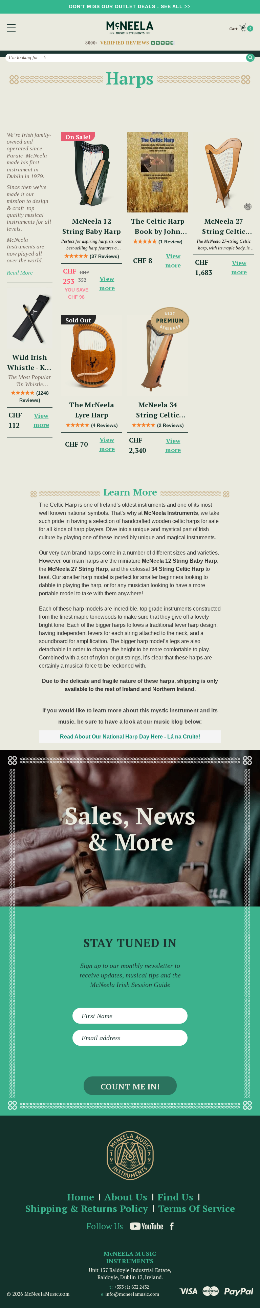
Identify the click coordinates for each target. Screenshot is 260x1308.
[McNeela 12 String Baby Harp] (91, 172)
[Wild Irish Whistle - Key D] (29, 318)
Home (80, 1197)
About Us (125, 1197)
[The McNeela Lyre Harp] (91, 355)
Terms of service (196, 1209)
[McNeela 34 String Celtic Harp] (157, 355)
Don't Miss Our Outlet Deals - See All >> (130, 6)
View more (41, 420)
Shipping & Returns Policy (86, 1209)
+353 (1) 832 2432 (131, 1287)
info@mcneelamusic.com (132, 1294)
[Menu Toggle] (11, 28)
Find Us (175, 1197)
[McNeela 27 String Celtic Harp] (223, 172)
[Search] (250, 57)
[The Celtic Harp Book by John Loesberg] (157, 172)
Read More (20, 272)
